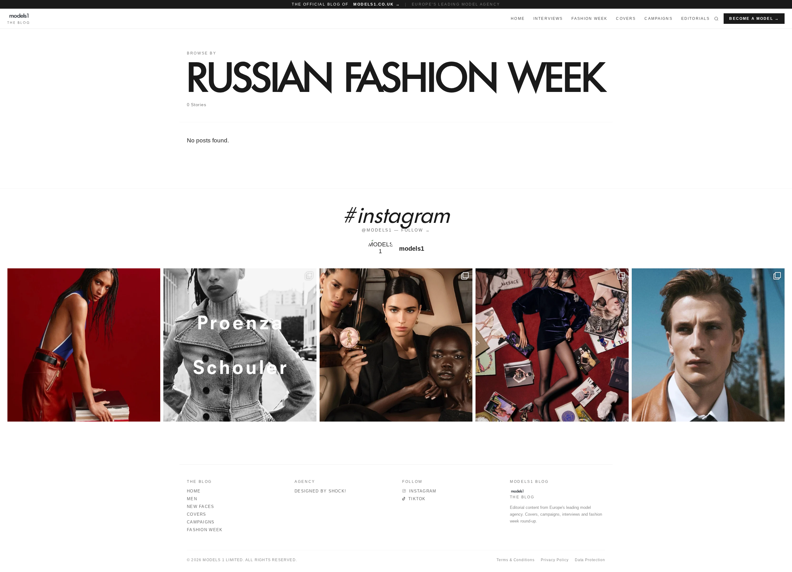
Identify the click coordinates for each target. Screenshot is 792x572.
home (518, 18)
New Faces (200, 506)
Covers (626, 18)
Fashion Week (205, 529)
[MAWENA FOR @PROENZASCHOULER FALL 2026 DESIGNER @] (239, 344)
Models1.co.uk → (376, 4)
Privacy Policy (554, 560)
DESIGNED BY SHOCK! (320, 491)
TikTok (417, 498)
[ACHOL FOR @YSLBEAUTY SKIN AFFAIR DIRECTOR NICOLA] (396, 344)
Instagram (423, 491)
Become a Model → (754, 18)
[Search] (716, 18)
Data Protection (590, 560)
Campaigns (658, 18)
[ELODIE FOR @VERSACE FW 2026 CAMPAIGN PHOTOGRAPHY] (83, 344)
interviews (548, 18)
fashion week (589, 18)
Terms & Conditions (516, 560)
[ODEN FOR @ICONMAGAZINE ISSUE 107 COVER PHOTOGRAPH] (708, 344)
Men (192, 498)
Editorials (695, 18)
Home (193, 491)
